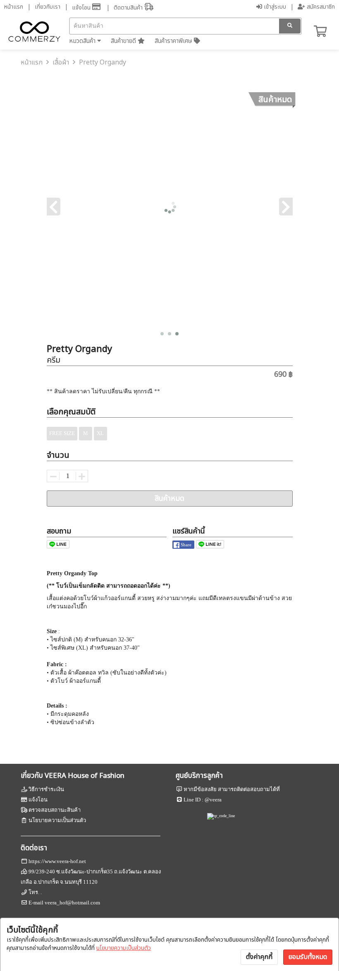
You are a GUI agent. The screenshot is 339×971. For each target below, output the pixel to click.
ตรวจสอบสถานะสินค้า (55, 810)
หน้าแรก (13, 6)
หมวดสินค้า (83, 41)
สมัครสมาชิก (320, 6)
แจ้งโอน (82, 7)
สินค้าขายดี (124, 41)
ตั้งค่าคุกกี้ (259, 957)
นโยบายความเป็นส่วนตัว (123, 948)
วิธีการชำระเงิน (46, 789)
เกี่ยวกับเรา (47, 6)
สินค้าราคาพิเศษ (174, 41)
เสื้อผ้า (61, 62)
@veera (213, 799)
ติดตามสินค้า (129, 7)
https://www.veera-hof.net (57, 861)
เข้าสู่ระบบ (274, 6)
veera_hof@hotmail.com (72, 902)
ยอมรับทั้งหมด (308, 957)
